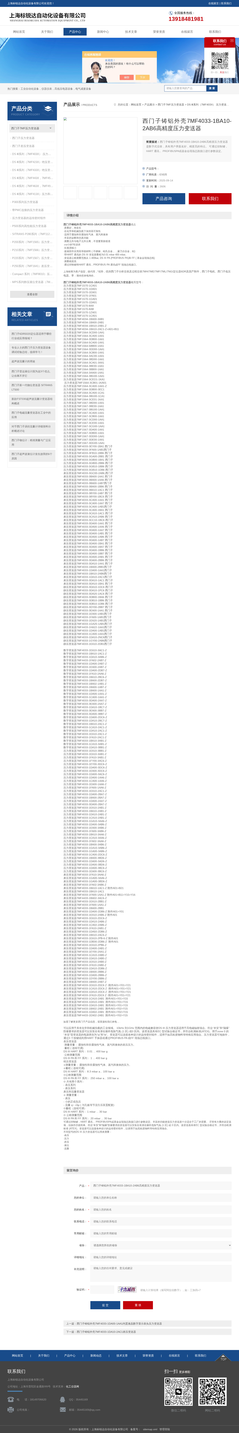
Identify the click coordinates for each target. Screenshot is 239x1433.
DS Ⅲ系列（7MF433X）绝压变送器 (33, 170)
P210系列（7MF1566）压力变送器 (33, 250)
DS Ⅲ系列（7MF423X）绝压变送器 (33, 162)
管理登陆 (164, 1429)
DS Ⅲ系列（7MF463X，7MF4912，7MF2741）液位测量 (33, 186)
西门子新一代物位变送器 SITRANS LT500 (32, 387)
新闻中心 (103, 31)
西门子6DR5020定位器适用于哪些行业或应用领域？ (32, 336)
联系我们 (226, 3)
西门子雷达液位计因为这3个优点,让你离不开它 (31, 373)
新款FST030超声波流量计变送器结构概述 (32, 401)
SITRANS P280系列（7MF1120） (33, 234)
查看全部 (32, 294)
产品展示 (149, 104)
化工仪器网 (72, 1386)
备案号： (135, 1429)
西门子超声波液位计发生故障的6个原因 (32, 456)
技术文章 (131, 31)
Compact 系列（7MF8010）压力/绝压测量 (33, 274)
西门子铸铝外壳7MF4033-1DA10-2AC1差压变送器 (106, 1331)
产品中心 (75, 31)
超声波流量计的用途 (23, 361)
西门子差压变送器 (23, 146)
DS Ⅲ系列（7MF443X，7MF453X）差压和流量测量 (33, 178)
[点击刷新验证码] (127, 1289)
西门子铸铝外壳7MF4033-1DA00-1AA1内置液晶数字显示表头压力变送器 (119, 1323)
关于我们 (47, 31)
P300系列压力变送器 (25, 202)
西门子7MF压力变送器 (25, 128)
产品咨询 (164, 198)
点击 (50, 128)
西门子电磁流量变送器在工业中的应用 (31, 415)
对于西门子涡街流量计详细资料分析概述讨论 (31, 428)
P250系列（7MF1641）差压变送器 (33, 266)
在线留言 (213, 3)
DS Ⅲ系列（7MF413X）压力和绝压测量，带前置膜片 (33, 194)
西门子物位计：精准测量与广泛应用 (31, 442)
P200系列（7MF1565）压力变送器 (33, 242)
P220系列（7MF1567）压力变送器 (33, 258)
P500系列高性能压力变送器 (29, 226)
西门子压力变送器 (23, 138)
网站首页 (19, 31)
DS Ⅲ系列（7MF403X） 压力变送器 (33, 154)
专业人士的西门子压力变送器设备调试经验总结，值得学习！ (31, 350)
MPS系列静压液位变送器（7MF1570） (33, 282)
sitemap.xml (150, 1429)
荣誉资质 (159, 31)
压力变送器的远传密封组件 (29, 218)
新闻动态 (96, 1355)
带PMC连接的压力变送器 (28, 210)
